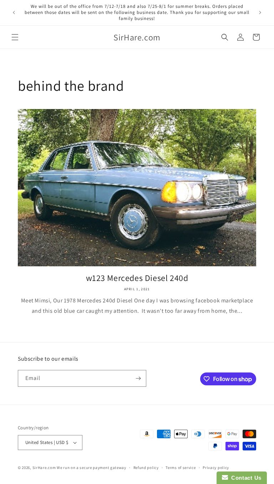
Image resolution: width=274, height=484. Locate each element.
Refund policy (146, 467)
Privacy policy (216, 467)
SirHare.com (44, 467)
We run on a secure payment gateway (91, 467)
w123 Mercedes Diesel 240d (137, 277)
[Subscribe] (138, 378)
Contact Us (245, 478)
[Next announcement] (260, 12)
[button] (15, 37)
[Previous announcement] (14, 12)
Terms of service (181, 467)
